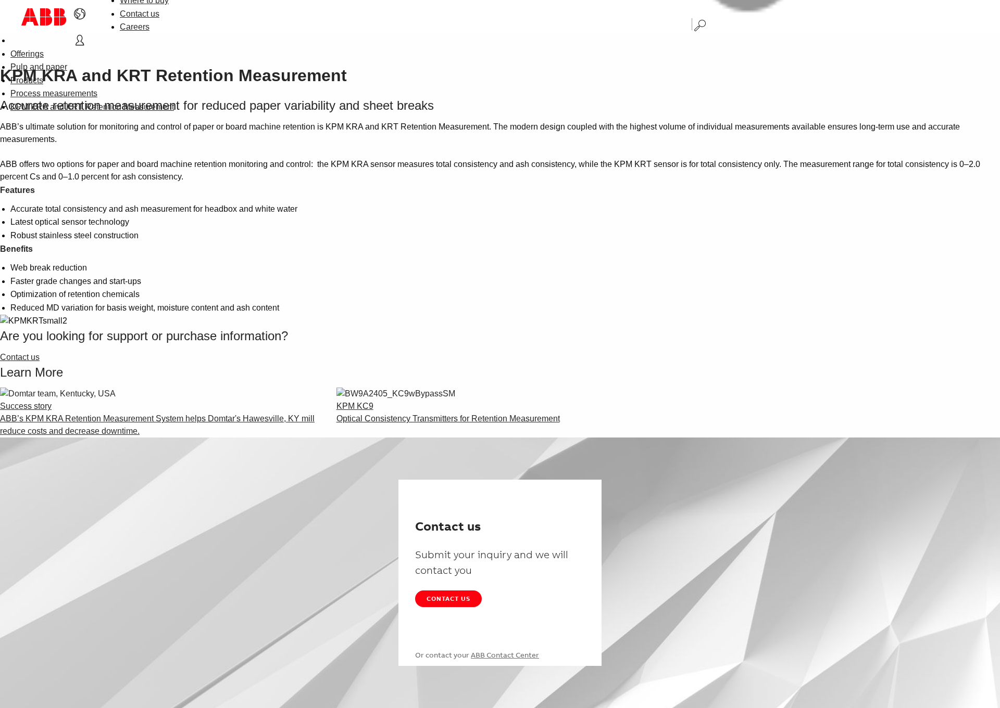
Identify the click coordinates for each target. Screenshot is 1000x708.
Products (26, 80)
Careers (134, 26)
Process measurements (53, 93)
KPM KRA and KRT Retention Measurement (92, 106)
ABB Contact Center (505, 655)
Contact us (139, 13)
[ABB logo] (44, 16)
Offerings (27, 53)
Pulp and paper (38, 66)
